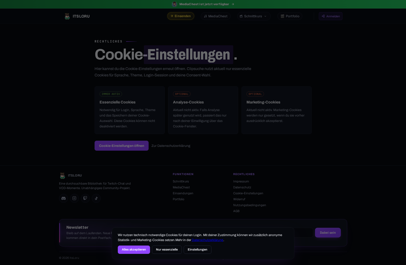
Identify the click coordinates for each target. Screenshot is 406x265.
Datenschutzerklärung (207, 240)
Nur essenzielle (167, 249)
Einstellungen (197, 249)
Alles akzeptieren (134, 249)
